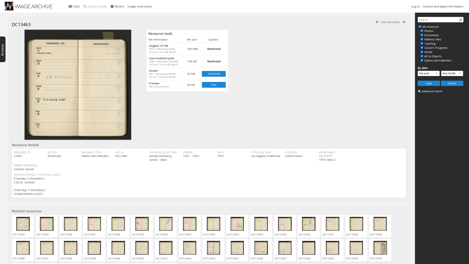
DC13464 (43, 234)
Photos (428, 31)
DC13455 (233, 234)
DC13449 (376, 234)
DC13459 (138, 234)
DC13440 (185, 258)
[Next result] (404, 22)
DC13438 (257, 258)
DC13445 (90, 258)
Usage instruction (139, 6)
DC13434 (352, 258)
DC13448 (19, 258)
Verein (428, 52)
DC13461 (90, 234)
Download (214, 73)
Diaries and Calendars (438, 60)
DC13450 (352, 234)
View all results (390, 22)
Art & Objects (433, 56)
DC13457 (185, 234)
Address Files (432, 39)
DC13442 (162, 258)
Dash (76, 6)
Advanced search (432, 91)
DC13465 (19, 234)
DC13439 (209, 258)
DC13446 (66, 258)
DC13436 (305, 258)
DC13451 (328, 234)
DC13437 (281, 258)
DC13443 (138, 258)
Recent (119, 6)
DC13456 (209, 234)
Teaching (430, 43)
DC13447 (43, 258)
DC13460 (114, 234)
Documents (431, 35)
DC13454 (257, 234)
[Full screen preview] (78, 85)
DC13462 (66, 234)
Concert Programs (436, 48)
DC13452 (305, 234)
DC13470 (376, 258)
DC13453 (281, 234)
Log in (415, 6)
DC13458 (162, 234)
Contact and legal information (442, 6)
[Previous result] (377, 22)
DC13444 (114, 258)
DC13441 (233, 258)
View (214, 84)
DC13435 (328, 258)
